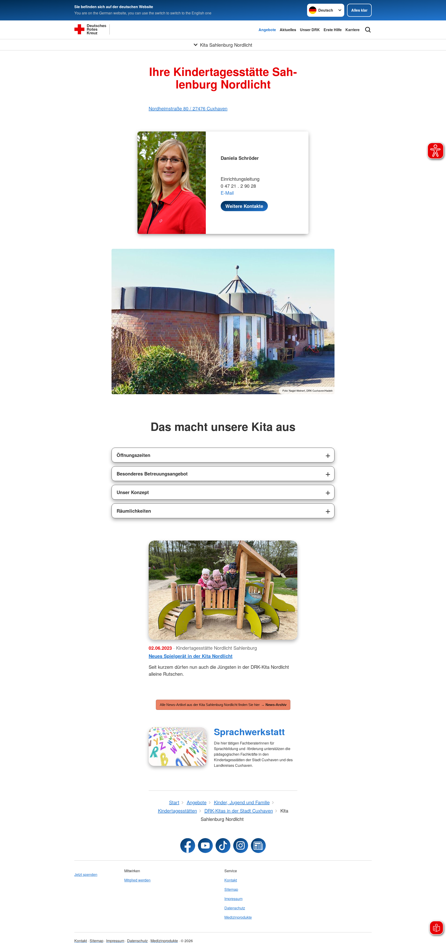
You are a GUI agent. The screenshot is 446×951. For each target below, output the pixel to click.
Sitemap (231, 889)
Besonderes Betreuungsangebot (152, 473)
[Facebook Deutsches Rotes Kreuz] (187, 845)
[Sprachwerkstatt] (178, 746)
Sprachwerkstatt (249, 731)
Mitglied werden (137, 880)
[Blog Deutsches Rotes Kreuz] (258, 845)
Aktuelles (288, 29)
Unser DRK (310, 29)
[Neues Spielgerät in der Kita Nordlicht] (223, 590)
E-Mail (227, 192)
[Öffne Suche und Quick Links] (368, 29)
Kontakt (230, 880)
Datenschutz (234, 908)
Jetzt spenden (85, 874)
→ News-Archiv (273, 705)
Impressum (233, 898)
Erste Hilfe (333, 29)
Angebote (267, 29)
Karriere (352, 29)
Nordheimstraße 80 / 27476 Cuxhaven (188, 108)
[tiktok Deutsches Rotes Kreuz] (223, 845)
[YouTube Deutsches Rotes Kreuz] (205, 845)
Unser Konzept (133, 492)
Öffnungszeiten (133, 455)
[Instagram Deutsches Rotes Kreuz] (240, 845)
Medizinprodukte (238, 917)
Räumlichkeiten (134, 510)
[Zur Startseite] (120, 29)
